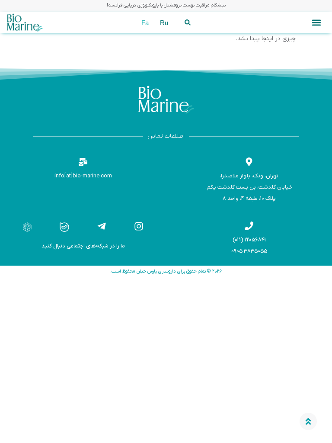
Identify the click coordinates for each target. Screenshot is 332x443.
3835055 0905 (249, 251)
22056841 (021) (249, 240)
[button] (316, 23)
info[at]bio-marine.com (83, 176)
